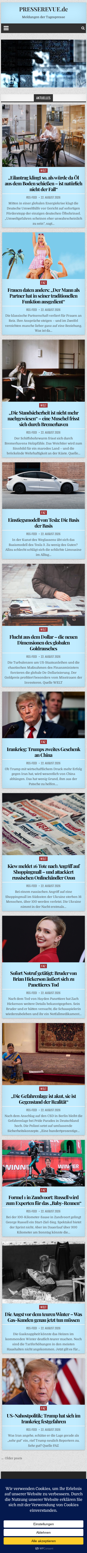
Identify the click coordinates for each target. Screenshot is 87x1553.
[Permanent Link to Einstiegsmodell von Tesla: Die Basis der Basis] (43, 485)
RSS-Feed (31, 197)
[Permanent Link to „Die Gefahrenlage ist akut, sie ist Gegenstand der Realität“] (43, 1054)
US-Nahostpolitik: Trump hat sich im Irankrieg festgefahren (43, 1418)
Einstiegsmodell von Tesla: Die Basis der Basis (43, 522)
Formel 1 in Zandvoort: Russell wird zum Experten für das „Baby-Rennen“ (43, 1200)
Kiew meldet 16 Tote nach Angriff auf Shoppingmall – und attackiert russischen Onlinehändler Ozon (43, 872)
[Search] (83, 28)
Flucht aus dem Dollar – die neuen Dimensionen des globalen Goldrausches (43, 642)
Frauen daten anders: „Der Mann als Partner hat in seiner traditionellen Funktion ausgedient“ (43, 295)
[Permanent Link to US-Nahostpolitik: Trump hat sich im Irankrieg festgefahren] (43, 1381)
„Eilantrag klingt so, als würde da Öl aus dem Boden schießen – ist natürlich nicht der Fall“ (43, 183)
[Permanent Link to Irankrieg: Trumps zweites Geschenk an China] (43, 715)
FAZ (43, 282)
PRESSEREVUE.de (43, 9)
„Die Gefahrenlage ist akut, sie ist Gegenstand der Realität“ (43, 1099)
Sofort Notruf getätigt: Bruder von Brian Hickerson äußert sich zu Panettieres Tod (43, 979)
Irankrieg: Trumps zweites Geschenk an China (43, 752)
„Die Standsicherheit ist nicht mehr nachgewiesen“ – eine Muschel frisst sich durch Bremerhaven (43, 418)
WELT (43, 170)
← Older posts (11, 1458)
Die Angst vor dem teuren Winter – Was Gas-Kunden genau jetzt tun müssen (43, 1317)
